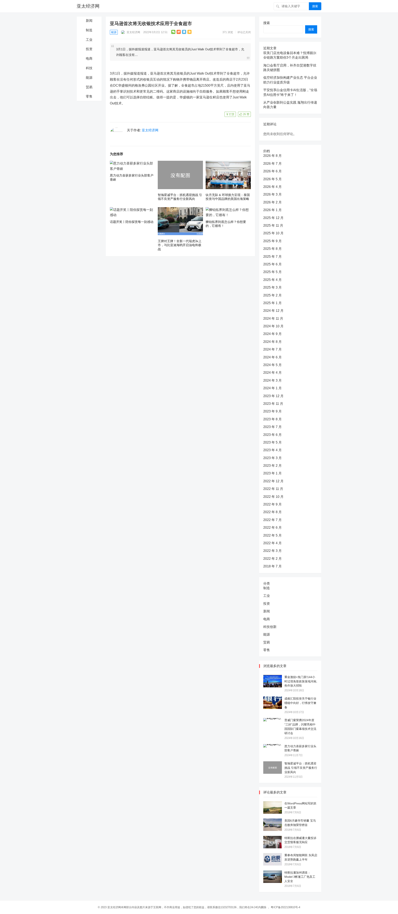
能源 (89, 77)
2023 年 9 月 (272, 411)
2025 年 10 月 (273, 233)
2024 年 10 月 (273, 326)
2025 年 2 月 (272, 295)
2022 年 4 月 (272, 543)
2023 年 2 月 (272, 465)
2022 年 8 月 (272, 512)
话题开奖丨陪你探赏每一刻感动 (131, 222)
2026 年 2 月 (272, 202)
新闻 (89, 20)
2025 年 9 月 (272, 241)
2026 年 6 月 (272, 171)
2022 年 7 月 (272, 520)
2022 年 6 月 (272, 527)
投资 (89, 49)
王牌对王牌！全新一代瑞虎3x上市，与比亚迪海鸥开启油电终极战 (179, 245)
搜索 (315, 6)
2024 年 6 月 (272, 357)
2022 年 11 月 (273, 489)
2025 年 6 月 (272, 264)
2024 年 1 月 (272, 388)
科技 (89, 68)
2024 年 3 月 (272, 380)
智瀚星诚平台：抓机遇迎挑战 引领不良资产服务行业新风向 (300, 768)
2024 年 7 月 (272, 349)
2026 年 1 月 (272, 210)
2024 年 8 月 (272, 341)
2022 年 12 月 (273, 481)
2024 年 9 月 (272, 334)
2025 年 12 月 (273, 218)
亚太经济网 (88, 6)
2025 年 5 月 (272, 272)
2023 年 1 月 (272, 473)
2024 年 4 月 (272, 372)
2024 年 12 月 (273, 310)
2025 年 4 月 (272, 280)
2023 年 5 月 (272, 442)
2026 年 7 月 (272, 163)
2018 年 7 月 (272, 566)
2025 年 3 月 (272, 287)
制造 (89, 30)
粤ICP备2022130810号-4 (285, 907)
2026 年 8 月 (272, 155)
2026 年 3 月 (272, 194)
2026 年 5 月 (272, 179)
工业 (89, 39)
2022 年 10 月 (273, 496)
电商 (89, 58)
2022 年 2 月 (272, 558)
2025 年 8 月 (272, 248)
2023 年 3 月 (272, 458)
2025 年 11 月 (273, 225)
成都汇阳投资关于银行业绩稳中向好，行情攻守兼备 (300, 703)
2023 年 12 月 (273, 396)
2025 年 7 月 (272, 256)
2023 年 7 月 (272, 427)
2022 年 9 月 (272, 504)
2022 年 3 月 (272, 551)
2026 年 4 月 (272, 187)
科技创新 (270, 627)
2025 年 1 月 (272, 303)
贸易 (89, 87)
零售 (89, 96)
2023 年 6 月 (272, 434)
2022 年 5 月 (272, 535)
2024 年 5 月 (272, 365)
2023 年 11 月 (273, 403)
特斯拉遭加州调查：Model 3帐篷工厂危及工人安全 (299, 877)
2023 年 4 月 (272, 450)
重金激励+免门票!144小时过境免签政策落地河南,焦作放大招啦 (300, 681)
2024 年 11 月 (273, 318)
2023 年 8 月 (272, 419)
